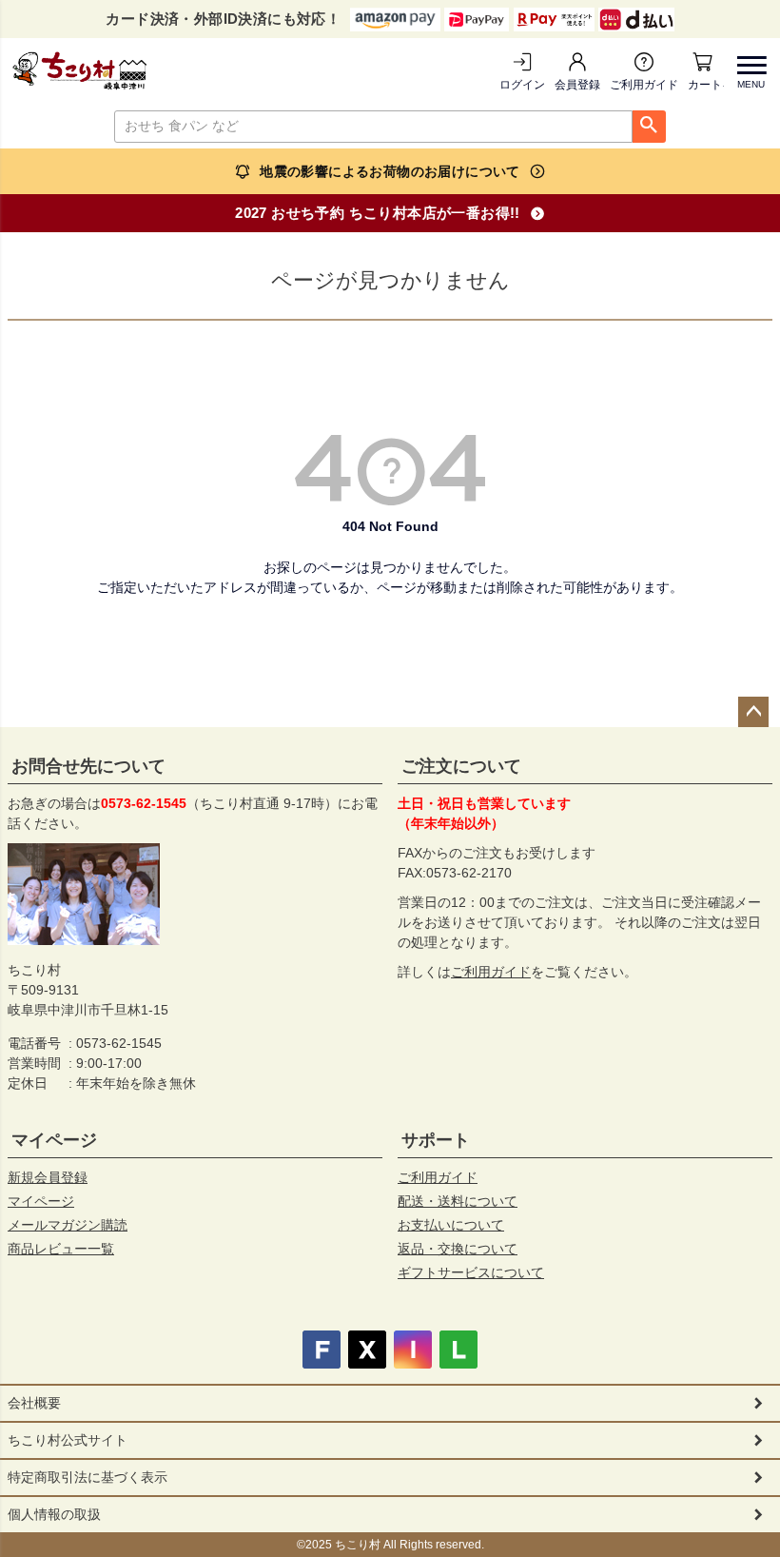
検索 (649, 126)
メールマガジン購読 (67, 1224)
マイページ (54, 1140)
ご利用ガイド (644, 84)
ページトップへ (753, 712)
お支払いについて (451, 1224)
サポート (435, 1140)
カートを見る (706, 84)
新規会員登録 (48, 1177)
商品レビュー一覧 (61, 1248)
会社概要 (34, 1402)
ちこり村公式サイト (67, 1440)
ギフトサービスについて (471, 1272)
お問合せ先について (88, 766)
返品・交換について (457, 1248)
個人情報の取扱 (54, 1514)
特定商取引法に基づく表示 (87, 1477)
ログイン (522, 84)
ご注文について (461, 766)
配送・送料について (457, 1201)
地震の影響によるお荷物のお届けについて (390, 171)
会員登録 (577, 84)
